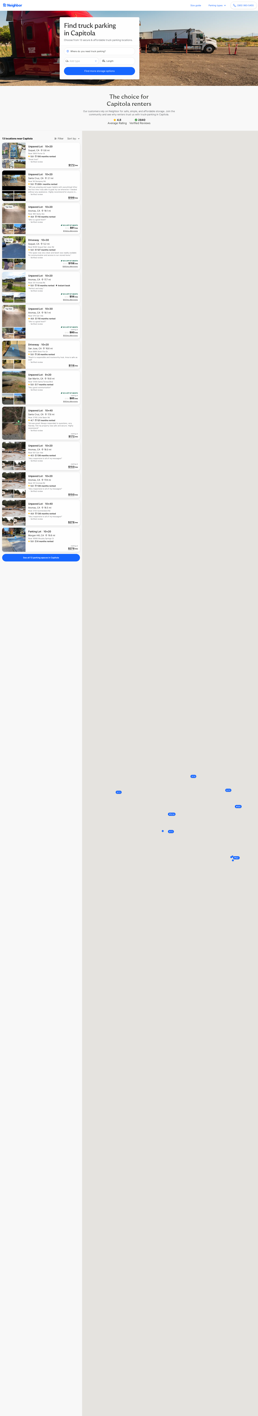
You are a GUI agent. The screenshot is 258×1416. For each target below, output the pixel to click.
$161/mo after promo (70, 401)
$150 (71, 467)
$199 (71, 198)
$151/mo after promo (70, 335)
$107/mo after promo (70, 300)
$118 (71, 365)
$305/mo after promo (70, 266)
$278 (71, 522)
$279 (71, 548)
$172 (71, 165)
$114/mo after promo (70, 231)
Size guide (195, 5)
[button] (81, 61)
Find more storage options (99, 71)
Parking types (216, 5)
